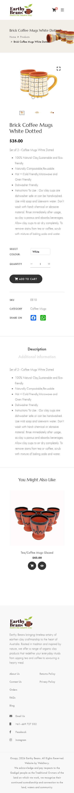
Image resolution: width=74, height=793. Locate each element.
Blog (11, 705)
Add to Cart (27, 279)
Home (12, 37)
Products (25, 37)
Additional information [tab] (37, 356)
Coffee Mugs (38, 308)
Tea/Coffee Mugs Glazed (37, 552)
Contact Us (15, 681)
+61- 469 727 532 (26, 724)
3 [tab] (41, 97)
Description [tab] (37, 349)
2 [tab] (38, 97)
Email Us (20, 716)
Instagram (20, 740)
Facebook (20, 732)
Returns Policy (47, 673)
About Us (14, 673)
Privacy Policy (47, 681)
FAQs (12, 697)
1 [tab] (33, 97)
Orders (13, 689)
